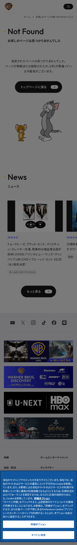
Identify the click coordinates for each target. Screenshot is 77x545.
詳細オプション (39, 524)
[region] (38, 506)
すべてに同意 (38, 535)
